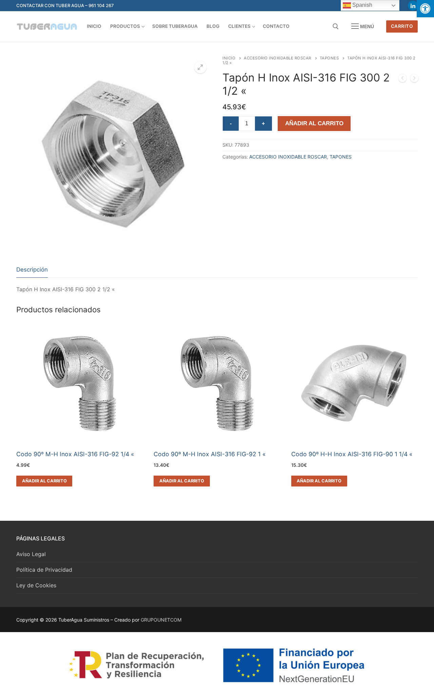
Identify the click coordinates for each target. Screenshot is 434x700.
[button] (200, 67)
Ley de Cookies (36, 585)
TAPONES (329, 58)
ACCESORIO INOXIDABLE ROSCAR (277, 58)
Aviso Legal (31, 554)
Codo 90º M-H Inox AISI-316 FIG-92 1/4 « (75, 454)
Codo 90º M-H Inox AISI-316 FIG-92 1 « (210, 454)
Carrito (402, 26)
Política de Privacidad (44, 569)
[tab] (32, 270)
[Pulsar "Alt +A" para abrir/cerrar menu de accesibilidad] (425, 8)
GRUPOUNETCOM (161, 620)
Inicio (228, 58)
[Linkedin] (413, 6)
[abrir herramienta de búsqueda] (336, 26)
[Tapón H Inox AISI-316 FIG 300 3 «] (414, 79)
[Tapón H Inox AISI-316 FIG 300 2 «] (402, 79)
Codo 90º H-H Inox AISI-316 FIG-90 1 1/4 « (352, 454)
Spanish (361, 5)
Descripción (32, 269)
